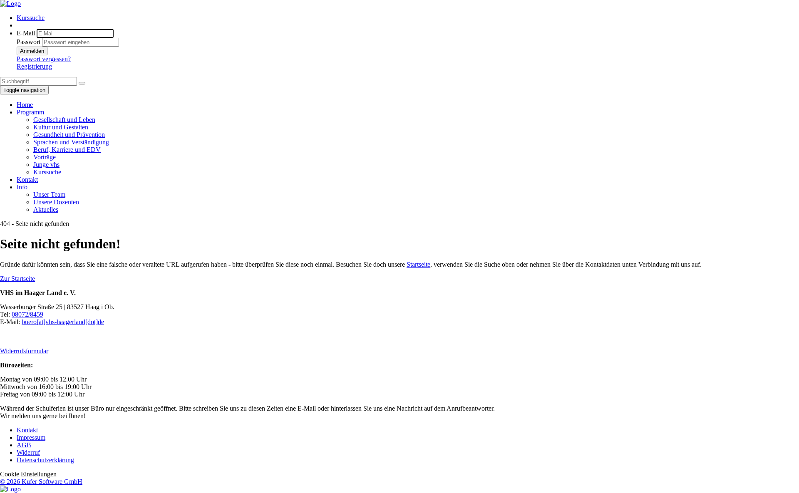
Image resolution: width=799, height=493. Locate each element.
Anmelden (32, 51)
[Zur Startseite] (10, 3)
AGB (24, 444)
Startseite (418, 264)
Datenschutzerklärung (45, 459)
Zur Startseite (17, 278)
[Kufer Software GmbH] (10, 489)
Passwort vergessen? (44, 58)
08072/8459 (27, 314)
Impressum (31, 437)
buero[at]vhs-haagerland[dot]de (63, 321)
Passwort (28, 41)
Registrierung (34, 66)
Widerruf (28, 452)
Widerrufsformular (24, 350)
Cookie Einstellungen (28, 474)
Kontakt (27, 430)
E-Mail (26, 33)
